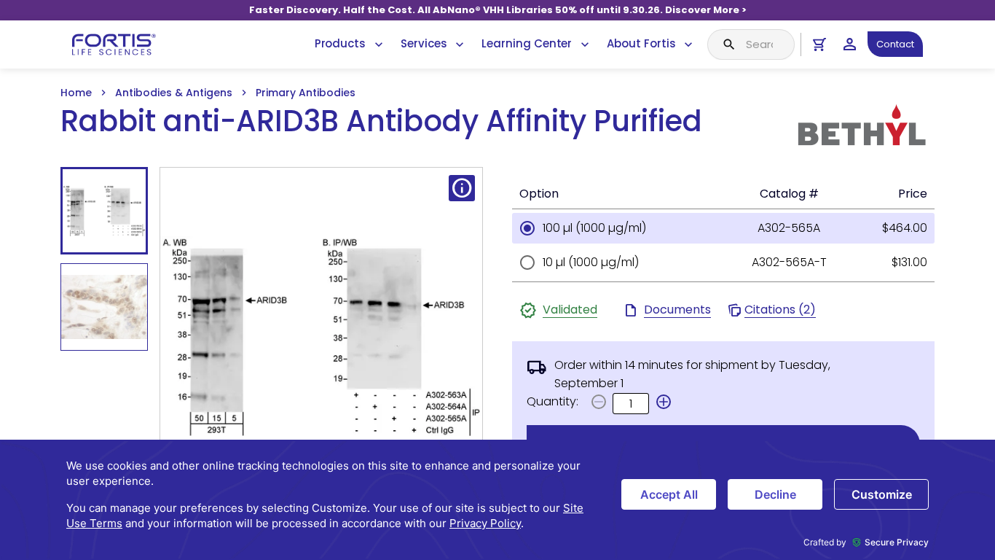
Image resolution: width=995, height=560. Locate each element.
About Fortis (641, 43)
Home (76, 92)
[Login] (850, 44)
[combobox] (751, 44)
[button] (663, 401)
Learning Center (526, 43)
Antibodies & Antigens (173, 92)
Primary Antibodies (305, 92)
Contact (895, 44)
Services (424, 43)
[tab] (104, 210)
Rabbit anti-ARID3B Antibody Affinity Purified (381, 121)
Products (340, 43)
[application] (497, 500)
